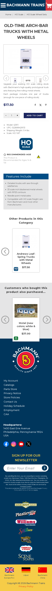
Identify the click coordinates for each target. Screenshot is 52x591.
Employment (11, 410)
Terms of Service (27, 490)
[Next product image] (46, 78)
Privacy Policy (26, 586)
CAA (6, 414)
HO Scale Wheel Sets (37, 14)
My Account (11, 380)
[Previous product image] (6, 78)
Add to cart (35, 115)
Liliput (26, 575)
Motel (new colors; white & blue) (26, 326)
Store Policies (12, 397)
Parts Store (10, 389)
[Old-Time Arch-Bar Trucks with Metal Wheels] (26, 59)
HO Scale (19, 14)
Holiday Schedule (14, 406)
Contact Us (10, 401)
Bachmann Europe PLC (9, 576)
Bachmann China (42, 576)
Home (8, 14)
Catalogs (9, 385)
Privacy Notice (12, 393)
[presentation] (5, 252)
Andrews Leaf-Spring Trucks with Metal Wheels (26, 258)
